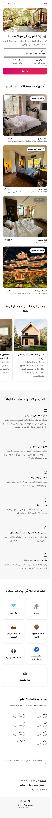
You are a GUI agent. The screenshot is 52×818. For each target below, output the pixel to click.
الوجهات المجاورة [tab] (16, 705)
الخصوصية (28, 807)
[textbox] (36, 63)
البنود (20, 807)
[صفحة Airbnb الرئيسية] (45, 4)
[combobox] (25, 53)
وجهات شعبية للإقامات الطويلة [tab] (36, 705)
